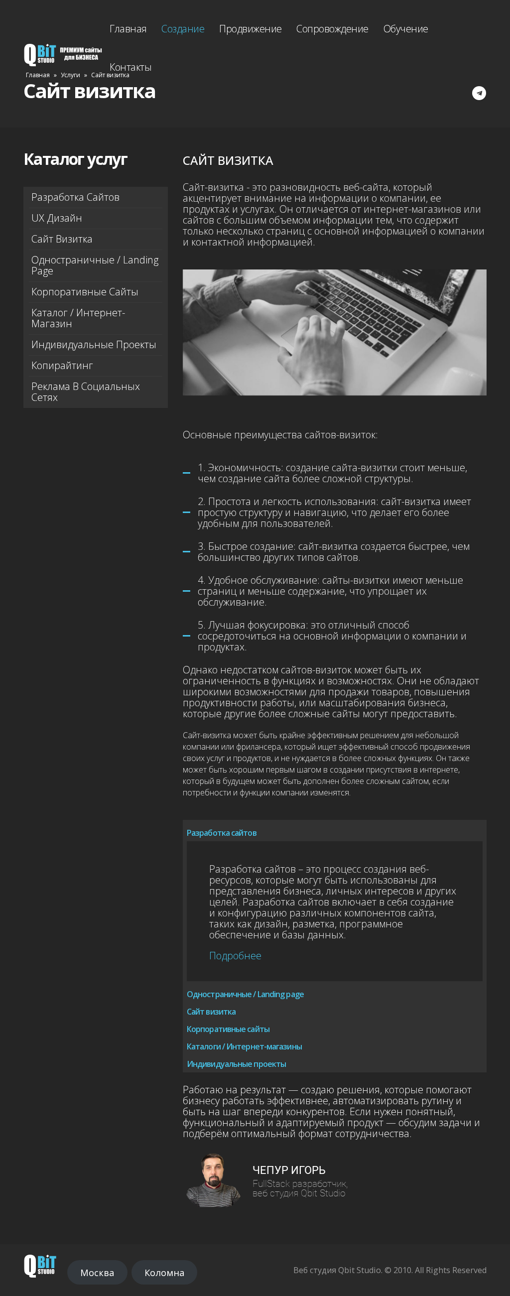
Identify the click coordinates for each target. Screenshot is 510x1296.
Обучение (405, 28)
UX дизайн (56, 218)
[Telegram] (479, 93)
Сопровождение (332, 28)
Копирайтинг (62, 365)
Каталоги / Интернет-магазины (244, 1046)
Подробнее (235, 955)
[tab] (335, 830)
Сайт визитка (62, 239)
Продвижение (250, 28)
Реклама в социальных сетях (85, 392)
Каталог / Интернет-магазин (78, 318)
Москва (97, 1273)
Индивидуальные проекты (93, 344)
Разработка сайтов (75, 197)
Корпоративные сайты (84, 291)
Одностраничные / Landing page (94, 265)
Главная (128, 28)
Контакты (130, 67)
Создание (182, 28)
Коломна (164, 1273)
